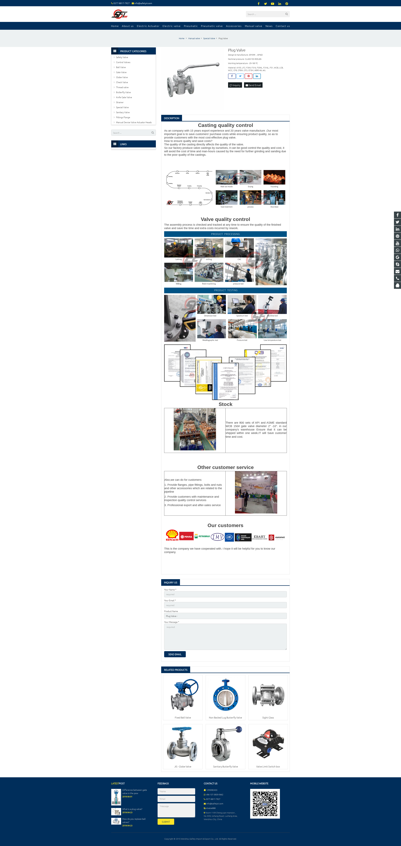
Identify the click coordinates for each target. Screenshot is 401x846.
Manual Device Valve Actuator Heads (134, 122)
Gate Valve (121, 72)
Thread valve (122, 87)
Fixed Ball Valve (183, 717)
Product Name (171, 611)
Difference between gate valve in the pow (134, 791)
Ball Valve (121, 67)
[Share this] (232, 76)
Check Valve (122, 82)
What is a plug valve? (132, 808)
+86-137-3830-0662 (214, 794)
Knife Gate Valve (124, 97)
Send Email (254, 85)
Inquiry (236, 85)
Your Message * (171, 621)
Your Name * (170, 589)
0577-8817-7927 (121, 3)
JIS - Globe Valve (182, 766)
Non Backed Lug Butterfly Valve (225, 717)
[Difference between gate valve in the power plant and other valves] (116, 804)
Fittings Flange (123, 117)
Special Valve (122, 107)
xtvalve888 (211, 808)
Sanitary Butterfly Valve (225, 766)
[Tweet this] (240, 76)
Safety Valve (122, 57)
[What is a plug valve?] (116, 814)
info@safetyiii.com (143, 3)
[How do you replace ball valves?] (116, 823)
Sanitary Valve (123, 112)
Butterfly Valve (123, 92)
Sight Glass (268, 717)
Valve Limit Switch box (268, 766)
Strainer (120, 102)
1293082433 (211, 789)
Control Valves (123, 62)
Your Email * (170, 600)
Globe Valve (122, 77)
